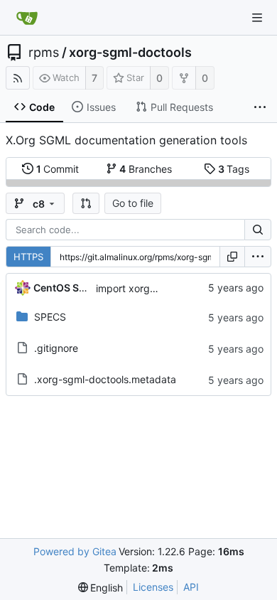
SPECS (50, 317)
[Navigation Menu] (257, 18)
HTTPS (28, 256)
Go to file (132, 203)
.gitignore (56, 348)
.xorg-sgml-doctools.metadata (105, 379)
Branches (145, 169)
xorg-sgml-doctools (130, 52)
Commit (58, 169)
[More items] (260, 107)
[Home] (27, 18)
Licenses (153, 587)
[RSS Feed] (18, 78)
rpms (43, 52)
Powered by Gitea (74, 551)
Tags (234, 169)
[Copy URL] (232, 256)
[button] (85, 203)
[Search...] (257, 229)
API (191, 587)
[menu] (257, 256)
